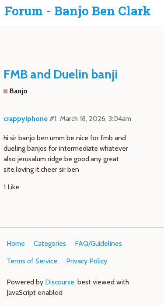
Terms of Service (32, 261)
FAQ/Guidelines (98, 243)
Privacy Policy (86, 261)
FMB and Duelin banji (60, 74)
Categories (50, 243)
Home (16, 243)
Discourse (59, 282)
